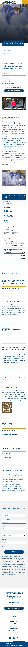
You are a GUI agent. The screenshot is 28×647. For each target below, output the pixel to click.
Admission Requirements (10, 368)
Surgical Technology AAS (10, 288)
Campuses (14, 616)
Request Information (14, 90)
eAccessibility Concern (14, 630)
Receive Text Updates (10, 546)
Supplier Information (14, 625)
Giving (14, 614)
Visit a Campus (14, 604)
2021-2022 (8, 457)
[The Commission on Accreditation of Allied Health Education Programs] (14, 407)
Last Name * (6, 519)
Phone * (4, 539)
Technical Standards (9, 430)
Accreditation (14, 623)
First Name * (6, 512)
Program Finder (5, 53)
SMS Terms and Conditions (10, 574)
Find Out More (7, 335)
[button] (19, 643)
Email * (4, 526)
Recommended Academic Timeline (10, 435)
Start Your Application (14, 608)
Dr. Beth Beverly (6, 360)
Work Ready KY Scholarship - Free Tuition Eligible (11, 329)
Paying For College (8, 324)
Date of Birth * (7, 533)
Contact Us (14, 633)
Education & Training (6, 50)
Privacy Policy (22, 572)
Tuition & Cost (7, 320)
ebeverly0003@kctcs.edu (9, 83)
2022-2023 (8, 453)
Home (3, 48)
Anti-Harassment (14, 621)
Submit (14, 551)
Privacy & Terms (14, 628)
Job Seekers (14, 618)
